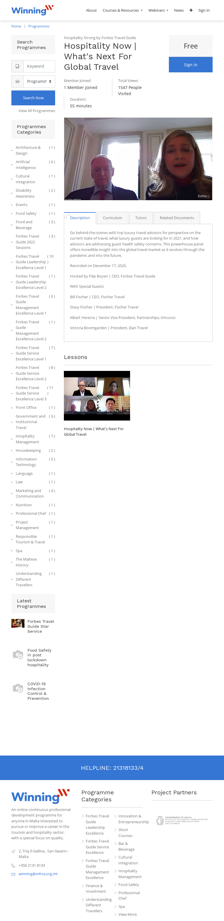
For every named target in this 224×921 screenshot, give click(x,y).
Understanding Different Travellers (98, 905)
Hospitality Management (130, 873)
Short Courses (125, 832)
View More (127, 914)
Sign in (190, 64)
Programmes (39, 26)
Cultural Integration (128, 860)
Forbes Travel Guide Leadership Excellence (97, 824)
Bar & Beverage (126, 846)
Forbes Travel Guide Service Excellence (97, 846)
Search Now (33, 97)
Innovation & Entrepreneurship (130, 818)
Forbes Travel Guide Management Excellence (97, 869)
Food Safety (128, 884)
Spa (121, 906)
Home (16, 26)
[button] (191, 10)
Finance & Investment (96, 888)
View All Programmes (37, 110)
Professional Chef (129, 895)
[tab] (80, 218)
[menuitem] (91, 10)
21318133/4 (128, 767)
